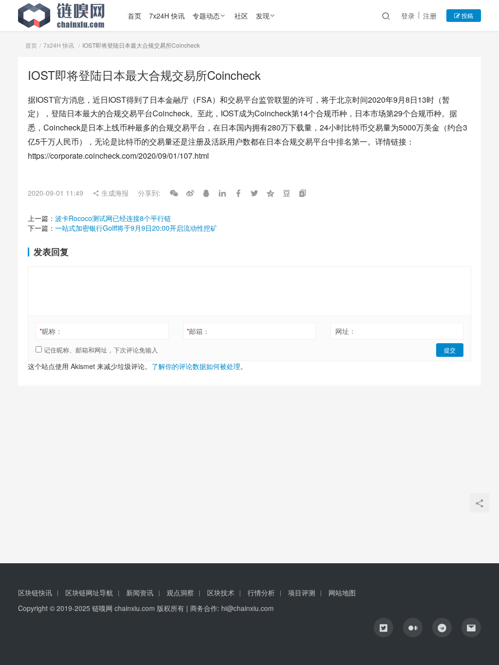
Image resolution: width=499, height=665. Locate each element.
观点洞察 (180, 592)
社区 (241, 15)
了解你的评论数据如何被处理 (196, 366)
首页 (134, 15)
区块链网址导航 (89, 592)
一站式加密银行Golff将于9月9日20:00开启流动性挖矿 (136, 228)
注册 (430, 15)
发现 (262, 15)
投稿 (466, 15)
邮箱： (198, 331)
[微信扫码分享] (174, 193)
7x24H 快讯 (167, 15)
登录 (408, 15)
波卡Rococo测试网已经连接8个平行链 (113, 218)
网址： (345, 331)
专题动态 (206, 15)
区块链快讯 (35, 592)
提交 (450, 350)
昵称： (50, 331)
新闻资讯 (140, 592)
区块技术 (220, 592)
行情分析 (261, 592)
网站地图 (342, 592)
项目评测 (301, 592)
